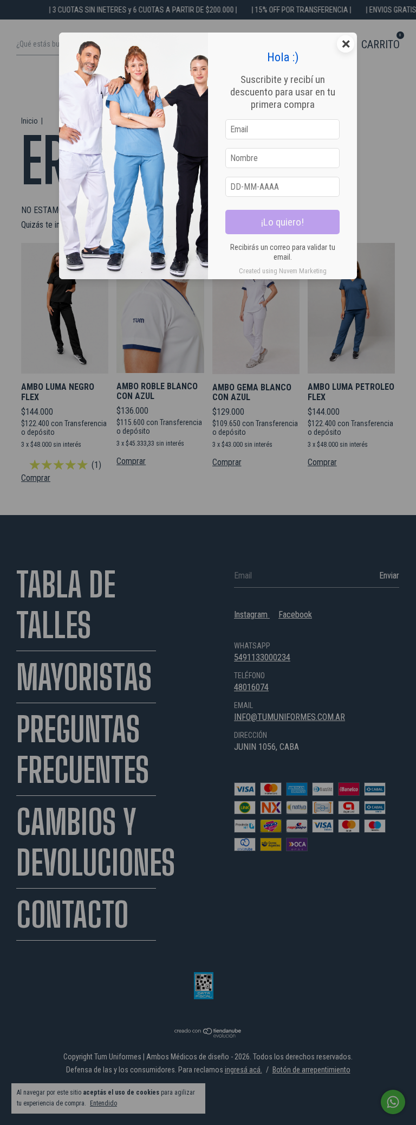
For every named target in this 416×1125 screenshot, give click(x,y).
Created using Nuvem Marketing (283, 271)
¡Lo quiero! (282, 222)
